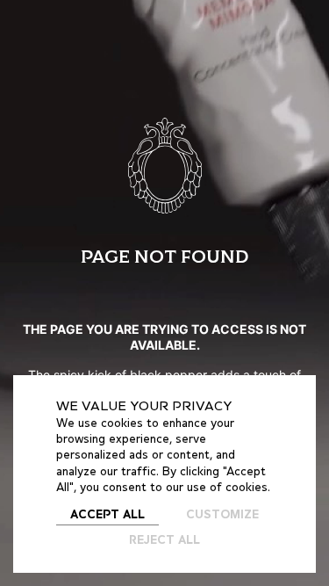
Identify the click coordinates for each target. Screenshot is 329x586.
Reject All (164, 540)
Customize (222, 515)
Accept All (107, 515)
